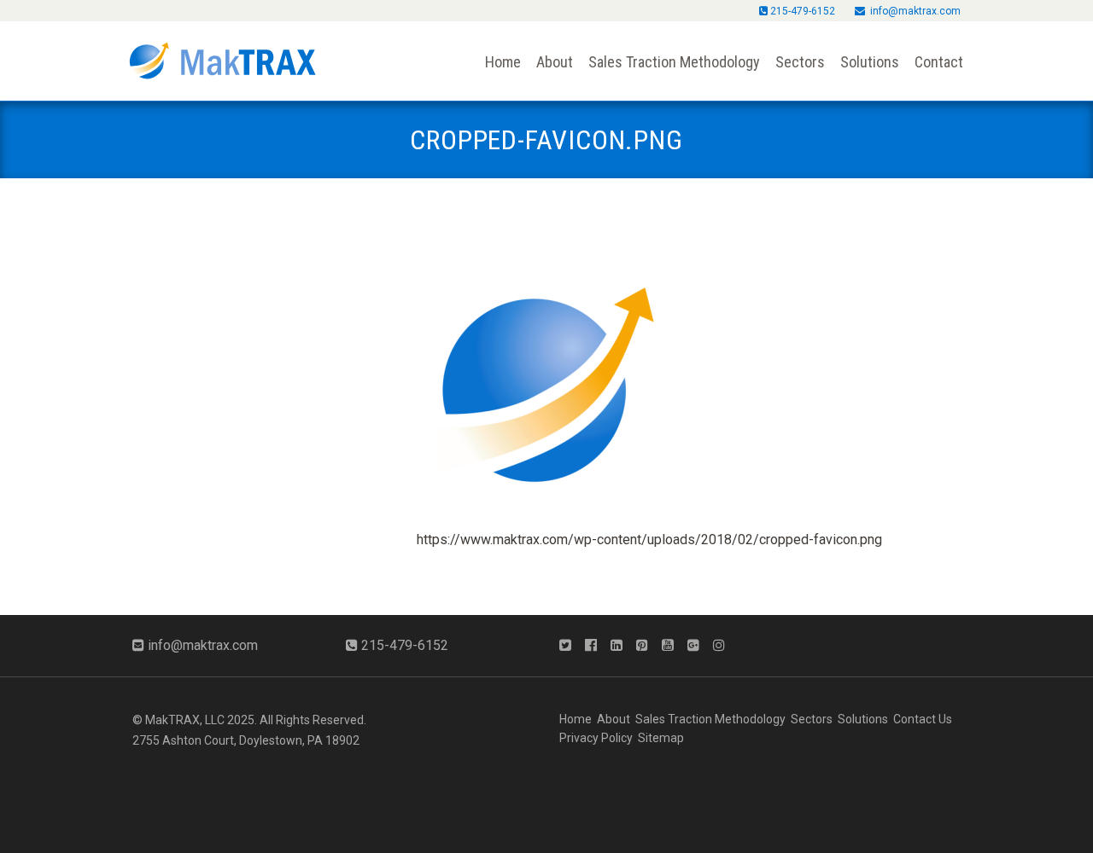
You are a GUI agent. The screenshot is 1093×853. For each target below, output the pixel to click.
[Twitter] (570, 645)
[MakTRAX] (222, 52)
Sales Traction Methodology (674, 62)
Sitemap (661, 738)
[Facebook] (596, 645)
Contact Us (922, 719)
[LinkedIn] (622, 645)
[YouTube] (673, 645)
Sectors (800, 62)
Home (503, 62)
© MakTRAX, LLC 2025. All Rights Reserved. (249, 720)
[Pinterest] (647, 645)
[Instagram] (724, 645)
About (554, 62)
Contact (939, 62)
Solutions (869, 62)
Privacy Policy (596, 738)
